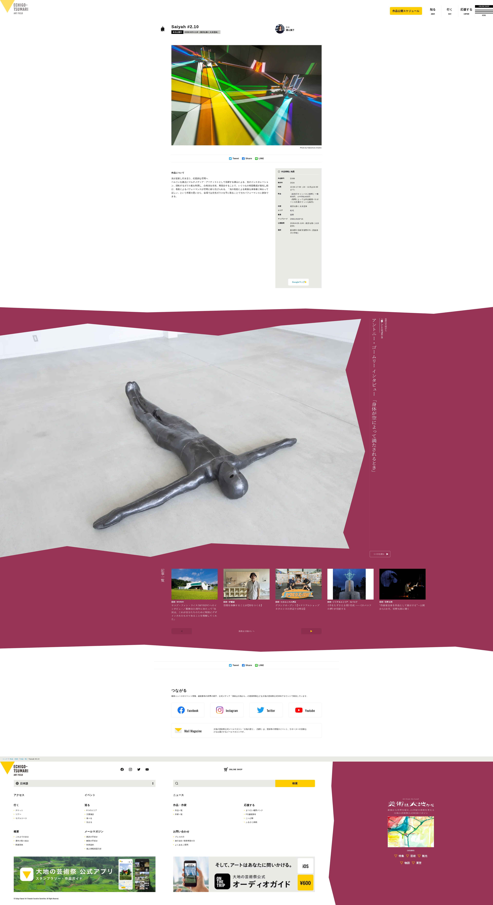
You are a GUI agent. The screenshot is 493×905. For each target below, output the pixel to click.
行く (16, 805)
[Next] (311, 631)
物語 (407, 862)
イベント (90, 795)
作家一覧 (179, 814)
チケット (19, 810)
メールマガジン (94, 831)
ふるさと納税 (251, 822)
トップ (5, 759)
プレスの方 (179, 837)
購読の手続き (92, 837)
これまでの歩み (22, 837)
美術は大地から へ (246, 631)
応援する (249, 805)
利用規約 (90, 845)
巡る (87, 805)
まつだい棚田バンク (254, 810)
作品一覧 (23, 759)
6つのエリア (91, 810)
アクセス (19, 795)
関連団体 (19, 845)
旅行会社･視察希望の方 (185, 841)
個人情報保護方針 (94, 849)
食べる (89, 818)
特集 (401, 856)
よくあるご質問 (181, 845)
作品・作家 (163, 24)
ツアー (18, 814)
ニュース (178, 795)
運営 (419, 862)
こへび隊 (249, 818)
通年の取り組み (22, 841)
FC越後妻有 (251, 814)
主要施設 (90, 814)
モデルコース (21, 818)
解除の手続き (92, 841)
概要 (16, 831)
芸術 (413, 856)
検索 (295, 783)
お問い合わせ (181, 831)
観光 (425, 856)
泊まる (89, 822)
